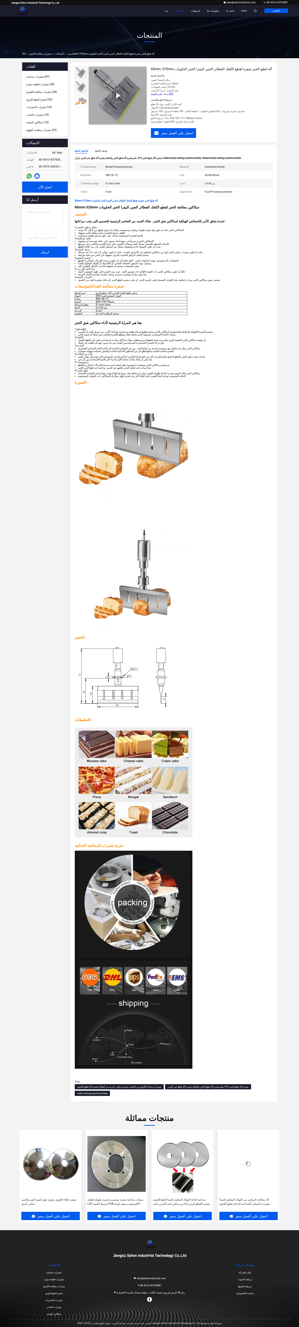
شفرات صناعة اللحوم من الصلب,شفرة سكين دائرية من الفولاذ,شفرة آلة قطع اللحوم (119, 1086)
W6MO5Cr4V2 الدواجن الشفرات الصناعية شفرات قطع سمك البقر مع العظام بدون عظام (248, 1201)
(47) (37, 76)
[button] (26, 1172)
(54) (41, 92)
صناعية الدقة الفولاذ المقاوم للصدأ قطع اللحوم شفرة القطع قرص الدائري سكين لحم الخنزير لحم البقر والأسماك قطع (115, 1202)
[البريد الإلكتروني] (37, 176)
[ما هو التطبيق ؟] (29, 176)
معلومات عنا (213, 10)
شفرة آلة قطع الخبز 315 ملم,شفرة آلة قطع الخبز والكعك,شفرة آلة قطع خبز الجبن (208, 1086)
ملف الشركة (245, 1272)
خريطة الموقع (245, 1286)
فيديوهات (195, 10)
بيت (166, 10)
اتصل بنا (230, 10)
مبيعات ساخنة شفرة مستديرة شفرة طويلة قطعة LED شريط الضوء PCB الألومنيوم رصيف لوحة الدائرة (49, 1202)
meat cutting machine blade (92, 1093)
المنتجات (179, 10)
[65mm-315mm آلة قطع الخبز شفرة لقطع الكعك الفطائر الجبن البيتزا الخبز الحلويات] (118, 96)
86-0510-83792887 (277, 2)
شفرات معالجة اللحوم (40, 53)
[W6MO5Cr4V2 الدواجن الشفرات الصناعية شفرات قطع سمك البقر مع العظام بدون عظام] (248, 1164)
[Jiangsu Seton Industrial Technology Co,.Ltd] (22, 11)
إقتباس (276, 11)
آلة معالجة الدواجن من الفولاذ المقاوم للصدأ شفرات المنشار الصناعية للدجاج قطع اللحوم (178, 1201)
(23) (39, 99)
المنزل (70, 53)
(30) (40, 84)
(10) (39, 107)
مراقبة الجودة (245, 1279)
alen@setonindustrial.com (241, 2)
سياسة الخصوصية (245, 1293)
